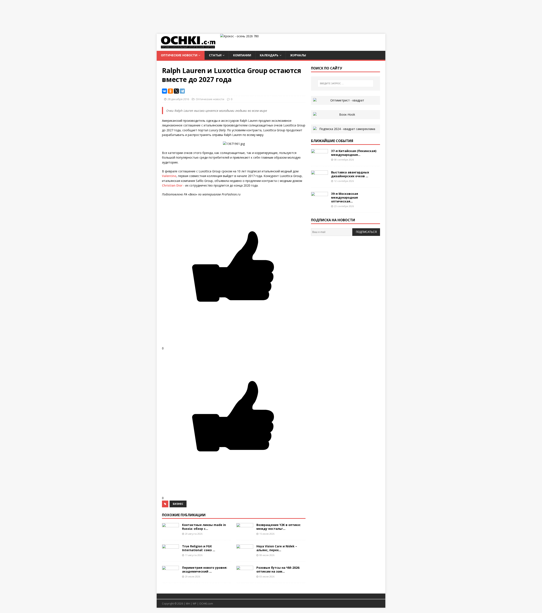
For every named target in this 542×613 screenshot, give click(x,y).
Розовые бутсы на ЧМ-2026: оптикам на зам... (278, 569)
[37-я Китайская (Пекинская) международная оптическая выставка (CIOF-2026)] (319, 159)
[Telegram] (182, 91)
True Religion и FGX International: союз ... (198, 548)
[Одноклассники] (170, 91)
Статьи (215, 55)
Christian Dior (172, 185)
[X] (176, 91)
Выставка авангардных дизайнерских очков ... (350, 174)
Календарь (269, 55)
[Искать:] (345, 83)
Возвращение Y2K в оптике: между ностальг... (278, 527)
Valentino (169, 176)
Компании (242, 55)
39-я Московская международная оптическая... (344, 197)
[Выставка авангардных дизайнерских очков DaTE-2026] (319, 181)
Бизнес (178, 504)
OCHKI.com (206, 603)
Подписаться (366, 232)
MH (188, 603)
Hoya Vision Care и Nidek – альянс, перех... (276, 548)
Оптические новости (179, 55)
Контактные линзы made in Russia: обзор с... (204, 527)
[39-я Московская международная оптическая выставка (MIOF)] (319, 202)
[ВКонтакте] (164, 91)
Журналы (298, 55)
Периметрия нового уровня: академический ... (204, 569)
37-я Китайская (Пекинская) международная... (353, 153)
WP (194, 603)
